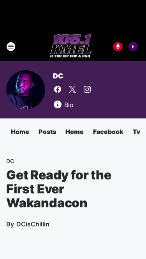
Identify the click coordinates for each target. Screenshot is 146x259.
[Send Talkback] (118, 46)
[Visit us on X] (72, 89)
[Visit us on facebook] (57, 89)
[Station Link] (70, 46)
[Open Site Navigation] (11, 46)
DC (58, 76)
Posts (47, 132)
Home (20, 132)
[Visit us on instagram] (87, 89)
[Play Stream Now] (133, 46)
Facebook (108, 132)
